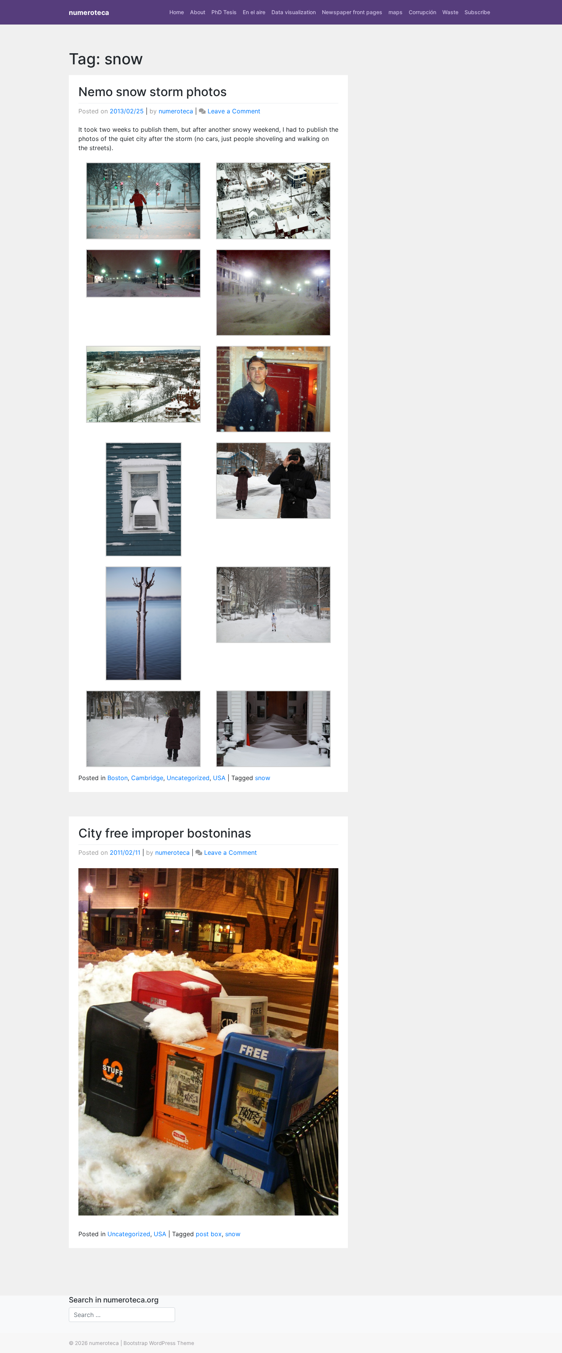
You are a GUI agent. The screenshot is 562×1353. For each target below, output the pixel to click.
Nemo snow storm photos (152, 91)
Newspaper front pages (352, 12)
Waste (450, 12)
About (197, 12)
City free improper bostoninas (164, 833)
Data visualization (293, 12)
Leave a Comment (234, 111)
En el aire (254, 12)
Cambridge (147, 778)
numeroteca (89, 12)
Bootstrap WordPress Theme (158, 1343)
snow (262, 778)
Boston (117, 778)
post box (209, 1234)
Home (176, 12)
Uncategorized (188, 778)
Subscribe (477, 12)
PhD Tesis (224, 12)
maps (395, 12)
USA (219, 778)
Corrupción (422, 12)
